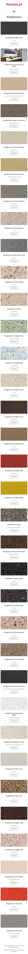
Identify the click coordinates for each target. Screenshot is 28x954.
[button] (14, 11)
